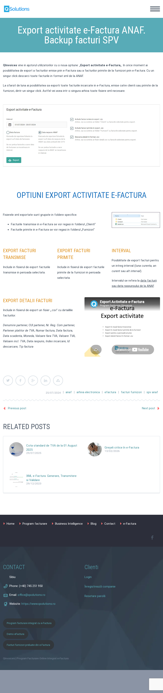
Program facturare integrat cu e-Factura (29, 623)
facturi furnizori (131, 392)
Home (154, 26)
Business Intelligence (69, 523)
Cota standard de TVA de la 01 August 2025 (51, 447)
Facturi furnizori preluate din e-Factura (28, 644)
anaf (69, 392)
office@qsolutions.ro (31, 595)
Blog (153, 53)
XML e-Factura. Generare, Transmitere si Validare (51, 478)
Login (88, 577)
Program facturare (34, 523)
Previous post (17, 408)
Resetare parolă (94, 596)
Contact (155, 58)
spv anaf (152, 392)
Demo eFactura (15, 634)
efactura (110, 392)
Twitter (8, 380)
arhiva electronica (88, 392)
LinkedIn (45, 380)
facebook (152, 538)
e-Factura (129, 523)
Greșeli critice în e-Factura (122, 447)
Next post (148, 408)
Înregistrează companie (99, 586)
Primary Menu (155, 9)
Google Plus (33, 380)
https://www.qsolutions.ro (38, 604)
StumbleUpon (58, 380)
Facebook (20, 380)
